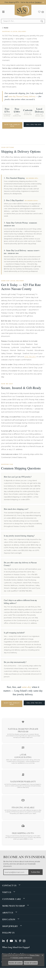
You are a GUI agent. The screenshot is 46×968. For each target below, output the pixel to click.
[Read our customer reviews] (23, 747)
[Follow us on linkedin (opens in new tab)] (3, 941)
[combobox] (20, 21)
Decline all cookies (15, 963)
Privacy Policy (34, 955)
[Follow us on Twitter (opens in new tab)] (16, 941)
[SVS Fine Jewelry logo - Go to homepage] (23, 12)
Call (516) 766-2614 (33, 124)
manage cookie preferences (22, 957)
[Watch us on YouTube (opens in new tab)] (11, 941)
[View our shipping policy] (23, 826)
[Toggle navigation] (3, 12)
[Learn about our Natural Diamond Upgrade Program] (23, 722)
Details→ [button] (38, 2)
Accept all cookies (30, 963)
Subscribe (35, 872)
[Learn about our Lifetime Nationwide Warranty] (23, 774)
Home (6, 28)
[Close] (43, 2)
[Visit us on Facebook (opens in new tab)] (7, 941)
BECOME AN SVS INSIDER (23, 857)
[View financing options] (23, 800)
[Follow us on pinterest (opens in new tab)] (20, 941)
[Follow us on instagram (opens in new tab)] (24, 941)
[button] (39, 12)
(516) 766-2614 (30, 356)
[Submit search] (42, 21)
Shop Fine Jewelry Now (12, 125)
